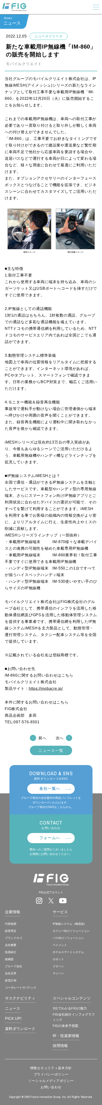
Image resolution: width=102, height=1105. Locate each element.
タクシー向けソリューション (71, 931)
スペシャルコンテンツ (72, 998)
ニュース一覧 (51, 751)
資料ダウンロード (20, 1029)
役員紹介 (10, 952)
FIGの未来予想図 (65, 1026)
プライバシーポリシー (51, 1074)
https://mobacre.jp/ (46, 688)
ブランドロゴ (13, 938)
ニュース (12, 1008)
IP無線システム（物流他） (70, 923)
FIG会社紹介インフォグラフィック (73, 1017)
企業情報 (12, 912)
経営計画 (10, 980)
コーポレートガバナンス (20, 987)
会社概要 (10, 945)
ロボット (58, 959)
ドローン (58, 966)
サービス (60, 912)
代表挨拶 (10, 923)
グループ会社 (13, 966)
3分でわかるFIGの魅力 (70, 1008)
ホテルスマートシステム (68, 952)
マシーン (58, 973)
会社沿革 (10, 973)
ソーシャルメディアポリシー (51, 1081)
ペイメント (60, 945)
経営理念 (10, 931)
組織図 (9, 959)
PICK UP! (13, 1019)
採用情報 (60, 1046)
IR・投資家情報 (66, 1036)
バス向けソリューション (68, 938)
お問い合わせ (51, 1087)
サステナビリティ (20, 998)
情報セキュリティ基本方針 (51, 1068)
